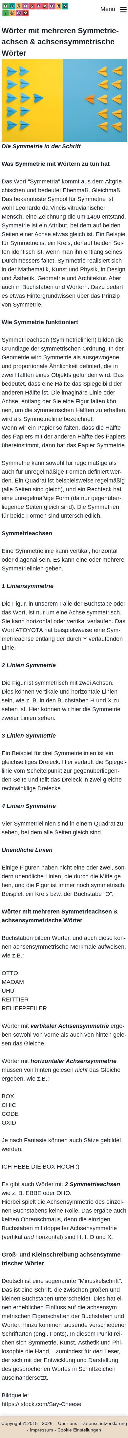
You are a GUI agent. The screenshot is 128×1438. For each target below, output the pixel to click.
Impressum (41, 1430)
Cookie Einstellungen (79, 1430)
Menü (110, 9)
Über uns (67, 1423)
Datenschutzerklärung (104, 1423)
